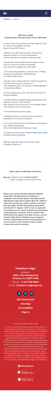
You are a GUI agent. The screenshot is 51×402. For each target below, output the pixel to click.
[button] (5, 13)
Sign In (25, 312)
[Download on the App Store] (25, 379)
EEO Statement (25, 299)
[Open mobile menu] (46, 13)
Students (7, 19)
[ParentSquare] (25, 366)
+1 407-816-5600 (30, 282)
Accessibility (25, 308)
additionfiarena (14, 125)
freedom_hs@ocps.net (29, 285)
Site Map (25, 304)
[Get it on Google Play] (25, 372)
